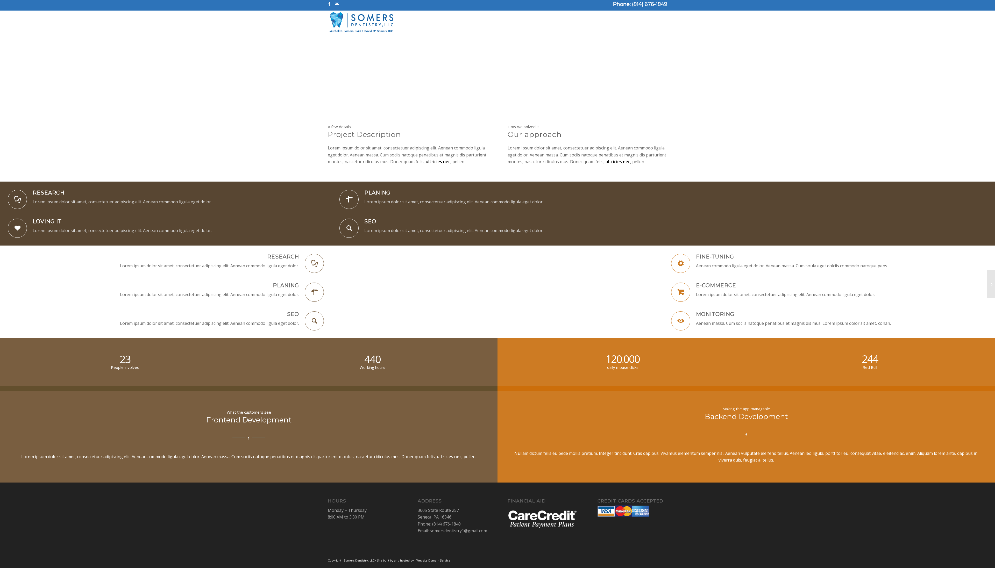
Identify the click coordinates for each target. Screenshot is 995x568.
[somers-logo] (361, 24)
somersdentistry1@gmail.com (458, 531)
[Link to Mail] (337, 4)
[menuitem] (464, 24)
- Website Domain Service (432, 560)
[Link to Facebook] (329, 4)
